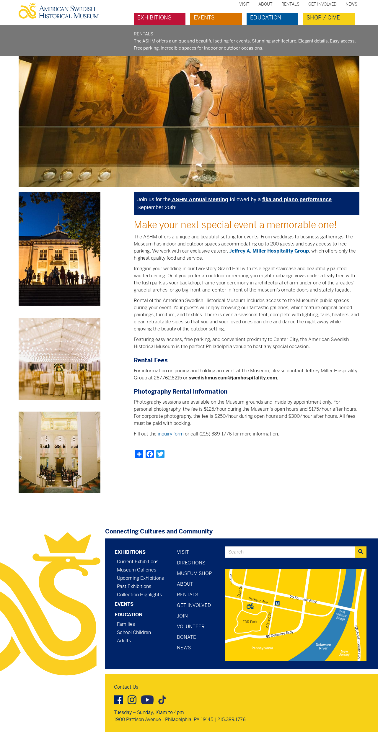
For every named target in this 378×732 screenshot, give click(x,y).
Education (265, 17)
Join (182, 616)
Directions (191, 563)
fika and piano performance (297, 199)
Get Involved (322, 4)
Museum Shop (194, 573)
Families (126, 624)
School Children (134, 632)
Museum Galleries (136, 570)
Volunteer (191, 626)
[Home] (61, 11)
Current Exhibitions (137, 562)
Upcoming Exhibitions (140, 578)
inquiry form (171, 434)
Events (204, 17)
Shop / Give (323, 17)
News (351, 4)
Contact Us (126, 687)
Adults (124, 641)
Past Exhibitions (134, 586)
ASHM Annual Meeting (199, 199)
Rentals (290, 4)
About (265, 4)
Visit (244, 4)
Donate (186, 637)
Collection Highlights (139, 595)
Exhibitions (154, 17)
